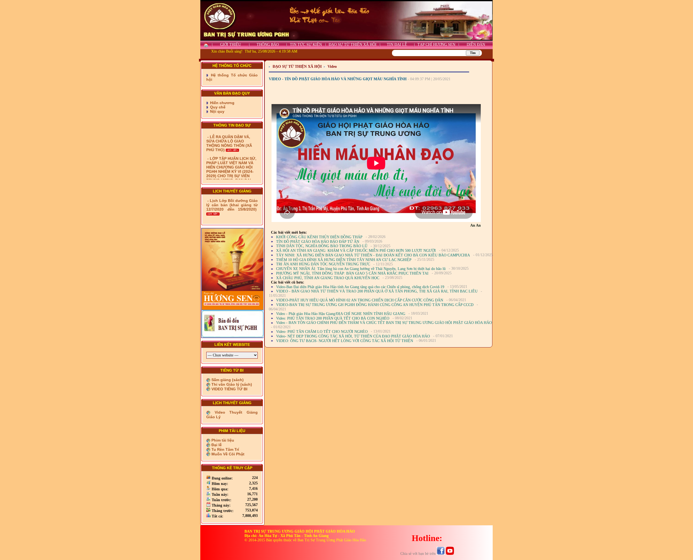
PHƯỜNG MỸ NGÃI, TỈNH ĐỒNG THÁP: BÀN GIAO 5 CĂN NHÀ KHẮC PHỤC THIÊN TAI (352, 273)
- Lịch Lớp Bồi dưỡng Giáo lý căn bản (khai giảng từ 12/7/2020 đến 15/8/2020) (232, 204)
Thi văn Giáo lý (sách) (231, 384)
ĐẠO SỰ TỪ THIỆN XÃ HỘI (353, 45)
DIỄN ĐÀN (476, 45)
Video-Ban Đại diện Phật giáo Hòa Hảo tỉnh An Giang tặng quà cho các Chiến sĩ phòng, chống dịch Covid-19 (360, 287)
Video (332, 67)
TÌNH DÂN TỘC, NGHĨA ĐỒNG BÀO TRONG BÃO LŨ (321, 246)
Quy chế (217, 107)
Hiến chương (221, 103)
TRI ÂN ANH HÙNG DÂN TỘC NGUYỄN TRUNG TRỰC (323, 264)
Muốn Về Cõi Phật (227, 454)
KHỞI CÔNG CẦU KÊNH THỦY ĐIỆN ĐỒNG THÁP (319, 237)
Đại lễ (216, 445)
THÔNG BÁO (268, 45)
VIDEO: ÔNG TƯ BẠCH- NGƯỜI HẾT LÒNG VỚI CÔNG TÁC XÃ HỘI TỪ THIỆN (344, 341)
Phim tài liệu (222, 440)
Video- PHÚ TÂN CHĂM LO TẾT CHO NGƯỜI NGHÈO (322, 332)
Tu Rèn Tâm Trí (224, 449)
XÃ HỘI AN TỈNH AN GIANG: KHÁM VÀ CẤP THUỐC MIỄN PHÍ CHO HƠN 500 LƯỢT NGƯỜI (356, 251)
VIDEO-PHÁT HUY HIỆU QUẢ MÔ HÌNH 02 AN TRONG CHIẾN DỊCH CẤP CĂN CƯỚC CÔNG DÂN (359, 300)
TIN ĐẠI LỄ (397, 45)
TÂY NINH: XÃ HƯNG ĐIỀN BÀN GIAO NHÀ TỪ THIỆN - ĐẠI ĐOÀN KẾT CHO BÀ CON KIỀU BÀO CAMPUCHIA (373, 255)
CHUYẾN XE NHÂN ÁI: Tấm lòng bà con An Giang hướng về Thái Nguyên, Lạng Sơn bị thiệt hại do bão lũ (361, 269)
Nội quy (216, 111)
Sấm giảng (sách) (227, 380)
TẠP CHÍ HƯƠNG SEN (436, 45)
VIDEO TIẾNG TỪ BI (228, 389)
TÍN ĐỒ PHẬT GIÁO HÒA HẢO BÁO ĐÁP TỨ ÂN (317, 242)
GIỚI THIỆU (230, 45)
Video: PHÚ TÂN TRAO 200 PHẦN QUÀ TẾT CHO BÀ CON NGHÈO (332, 318)
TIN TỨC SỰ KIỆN (306, 45)
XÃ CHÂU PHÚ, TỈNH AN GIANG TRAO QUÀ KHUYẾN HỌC (327, 278)
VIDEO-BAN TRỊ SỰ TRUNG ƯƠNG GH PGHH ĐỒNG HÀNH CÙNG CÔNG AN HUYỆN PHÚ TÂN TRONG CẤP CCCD (374, 305)
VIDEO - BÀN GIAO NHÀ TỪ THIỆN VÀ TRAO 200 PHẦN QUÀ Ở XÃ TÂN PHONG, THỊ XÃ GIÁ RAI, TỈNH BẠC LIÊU (377, 291)
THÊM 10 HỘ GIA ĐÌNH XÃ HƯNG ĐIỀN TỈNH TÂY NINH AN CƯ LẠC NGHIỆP (343, 260)
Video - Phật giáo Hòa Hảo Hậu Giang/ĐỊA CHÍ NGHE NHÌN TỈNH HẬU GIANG (340, 314)
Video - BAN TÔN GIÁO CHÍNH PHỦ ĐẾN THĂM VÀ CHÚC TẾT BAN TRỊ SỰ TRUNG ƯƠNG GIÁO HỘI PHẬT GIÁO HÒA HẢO (384, 323)
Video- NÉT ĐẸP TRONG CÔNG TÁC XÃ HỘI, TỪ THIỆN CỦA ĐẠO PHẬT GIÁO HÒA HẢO (353, 336)
